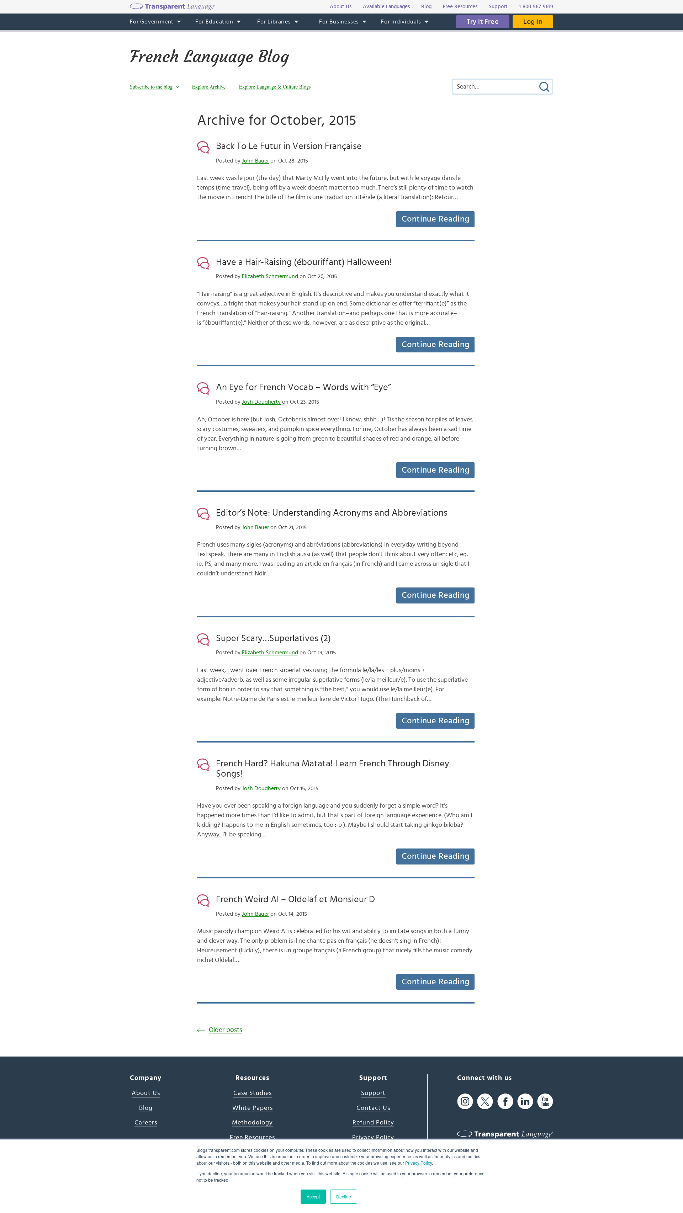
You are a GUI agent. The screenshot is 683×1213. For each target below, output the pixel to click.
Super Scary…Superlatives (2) (273, 638)
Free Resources (252, 1137)
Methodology (252, 1122)
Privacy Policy (418, 1163)
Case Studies (252, 1093)
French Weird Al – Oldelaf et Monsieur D (295, 899)
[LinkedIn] (525, 1101)
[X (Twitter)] (485, 1101)
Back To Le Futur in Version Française (289, 146)
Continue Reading (435, 219)
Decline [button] (343, 1196)
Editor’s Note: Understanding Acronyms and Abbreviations (332, 512)
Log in (532, 21)
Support (373, 1093)
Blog (146, 1108)
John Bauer (255, 161)
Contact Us (373, 1108)
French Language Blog (209, 56)
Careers (145, 1122)
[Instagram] (465, 1101)
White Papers (252, 1108)
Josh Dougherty (261, 402)
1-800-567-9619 (536, 6)
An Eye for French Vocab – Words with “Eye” (303, 387)
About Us (146, 1093)
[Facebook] (505, 1101)
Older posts (225, 1030)
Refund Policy (373, 1122)
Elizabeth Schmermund (270, 276)
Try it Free (483, 21)
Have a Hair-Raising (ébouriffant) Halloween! (304, 262)
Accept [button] (313, 1196)
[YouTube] (545, 1101)
